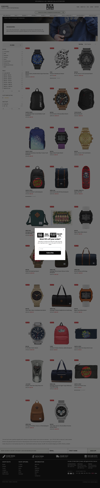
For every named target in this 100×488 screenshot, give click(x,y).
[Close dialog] (63, 230)
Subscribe (50, 253)
